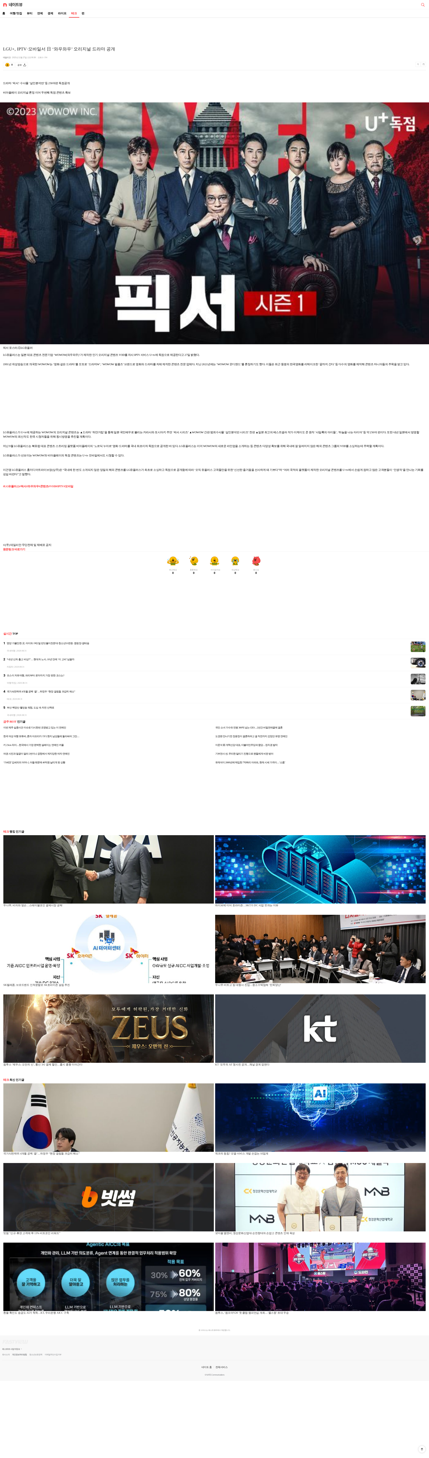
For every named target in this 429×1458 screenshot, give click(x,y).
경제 (50, 13)
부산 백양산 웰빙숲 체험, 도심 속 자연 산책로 (30, 707)
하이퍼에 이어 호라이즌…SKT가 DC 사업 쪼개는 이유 (246, 905)
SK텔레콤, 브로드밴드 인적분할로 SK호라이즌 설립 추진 (36, 985)
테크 (74, 13)
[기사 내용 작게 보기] (418, 66)
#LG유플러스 (11, 486)
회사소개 (6, 1354)
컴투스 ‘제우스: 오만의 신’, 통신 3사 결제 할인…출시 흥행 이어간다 (42, 1064)
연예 (40, 13)
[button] (422, 1449)
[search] (423, 4)
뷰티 (30, 13)
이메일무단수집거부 (53, 1354)
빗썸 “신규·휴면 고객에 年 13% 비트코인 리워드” (31, 1233)
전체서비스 (222, 1367)
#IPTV (60, 486)
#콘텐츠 (43, 486)
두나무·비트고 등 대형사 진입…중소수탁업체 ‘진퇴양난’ (248, 985)
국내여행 (11, 650)
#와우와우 (32, 486)
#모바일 (68, 486)
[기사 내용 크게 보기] (423, 65)
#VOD (52, 486)
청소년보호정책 (35, 1354)
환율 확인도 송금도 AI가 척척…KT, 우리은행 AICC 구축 (36, 1312)
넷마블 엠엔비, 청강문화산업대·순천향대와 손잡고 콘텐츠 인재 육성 (255, 1233)
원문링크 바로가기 (14, 549)
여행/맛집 (16, 13)
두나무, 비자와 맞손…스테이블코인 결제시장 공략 (32, 905)
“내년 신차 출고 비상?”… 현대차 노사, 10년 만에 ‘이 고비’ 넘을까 (40, 659)
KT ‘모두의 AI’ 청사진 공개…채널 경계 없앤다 (242, 1064)
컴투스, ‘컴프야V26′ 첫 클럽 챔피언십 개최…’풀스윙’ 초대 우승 (252, 1312)
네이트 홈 (206, 1367)
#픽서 (22, 486)
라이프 (62, 13)
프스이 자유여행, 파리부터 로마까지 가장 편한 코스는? (35, 675)
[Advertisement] (214, 29)
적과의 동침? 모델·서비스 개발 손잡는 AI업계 (241, 1153)
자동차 (10, 667)
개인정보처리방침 (19, 1354)
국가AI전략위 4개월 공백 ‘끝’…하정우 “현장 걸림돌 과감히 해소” (41, 691)
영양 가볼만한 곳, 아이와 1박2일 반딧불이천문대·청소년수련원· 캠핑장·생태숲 (48, 643)
